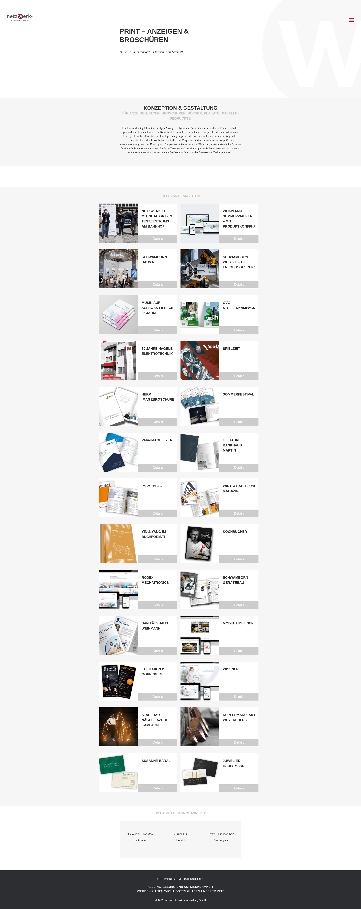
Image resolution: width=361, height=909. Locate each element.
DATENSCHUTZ (193, 879)
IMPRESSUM (172, 879)
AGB (159, 879)
